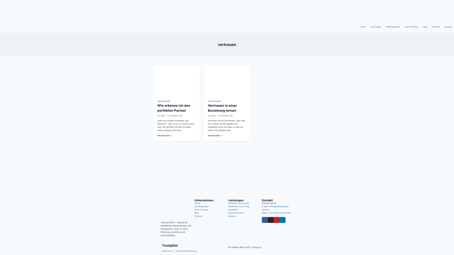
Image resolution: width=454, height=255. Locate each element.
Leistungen (376, 27)
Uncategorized (163, 101)
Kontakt (448, 27)
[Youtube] (277, 220)
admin (163, 116)
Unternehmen (204, 200)
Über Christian (411, 27)
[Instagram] (271, 220)
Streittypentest (393, 27)
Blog (425, 27)
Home (363, 27)
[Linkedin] (283, 220)
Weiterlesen (164, 136)
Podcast (436, 27)
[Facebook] (265, 220)
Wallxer (265, 247)
